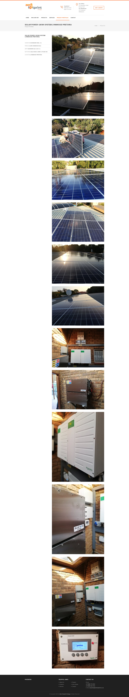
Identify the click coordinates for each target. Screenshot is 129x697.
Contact (73, 17)
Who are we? (35, 17)
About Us (62, 682)
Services (52, 17)
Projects (74, 682)
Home (27, 17)
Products (44, 17)
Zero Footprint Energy (65, 694)
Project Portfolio (62, 17)
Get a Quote (99, 7)
